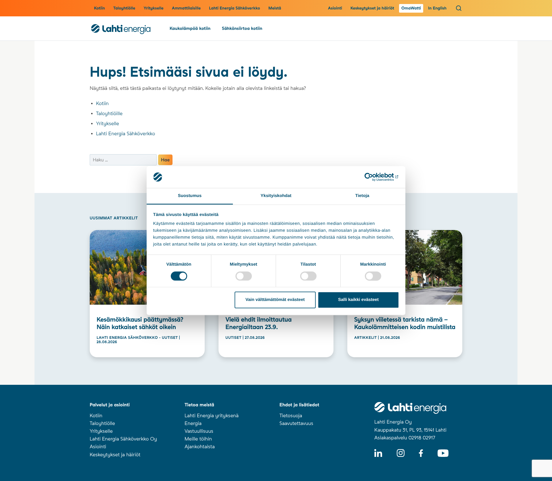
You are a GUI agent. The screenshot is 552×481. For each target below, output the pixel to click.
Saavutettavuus (296, 423)
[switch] (243, 276)
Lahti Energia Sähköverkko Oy (123, 439)
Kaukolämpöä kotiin (190, 28)
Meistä (274, 8)
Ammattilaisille (186, 8)
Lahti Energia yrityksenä (212, 416)
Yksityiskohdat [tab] (275, 196)
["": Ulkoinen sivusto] (374, 177)
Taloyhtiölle (124, 8)
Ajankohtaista (200, 447)
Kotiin (99, 8)
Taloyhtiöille (109, 114)
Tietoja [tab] (362, 196)
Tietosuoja (290, 416)
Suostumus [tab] (190, 196)
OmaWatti (411, 8)
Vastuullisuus (199, 431)
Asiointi (335, 8)
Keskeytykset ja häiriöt (372, 8)
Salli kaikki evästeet (358, 300)
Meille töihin (198, 439)
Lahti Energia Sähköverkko (234, 8)
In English (437, 8)
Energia (193, 423)
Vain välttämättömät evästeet (275, 300)
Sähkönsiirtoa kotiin (242, 28)
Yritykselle (153, 8)
